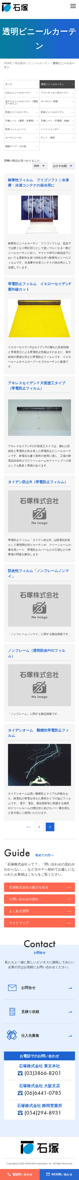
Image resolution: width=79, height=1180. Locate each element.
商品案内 (20, 63)
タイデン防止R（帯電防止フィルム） (38, 482)
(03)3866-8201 (42, 1073)
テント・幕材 (48, 137)
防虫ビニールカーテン (16, 112)
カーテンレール (13, 137)
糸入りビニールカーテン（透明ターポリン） (21, 102)
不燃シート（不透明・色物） (56, 120)
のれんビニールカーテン (18, 92)
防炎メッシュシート (15, 129)
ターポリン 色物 (49, 101)
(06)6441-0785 (42, 1092)
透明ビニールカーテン (52, 84)
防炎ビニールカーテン (52, 112)
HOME (8, 63)
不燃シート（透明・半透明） (20, 120)
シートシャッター (50, 129)
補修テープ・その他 (15, 146)
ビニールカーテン (39, 63)
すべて (8, 84)
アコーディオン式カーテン (55, 92)
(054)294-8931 (42, 1112)
